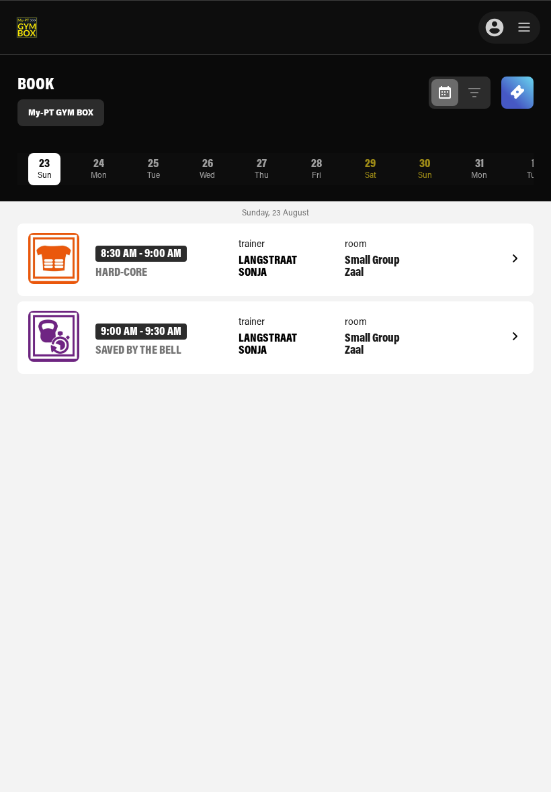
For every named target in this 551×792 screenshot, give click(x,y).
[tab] (444, 92)
